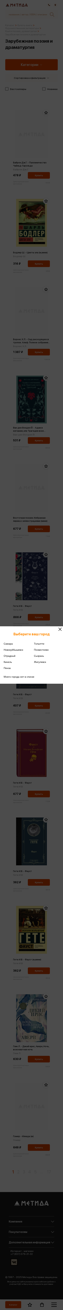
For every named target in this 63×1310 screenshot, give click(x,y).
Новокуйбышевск (13, 649)
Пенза (7, 668)
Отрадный (9, 655)
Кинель (8, 662)
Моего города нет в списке (19, 676)
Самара (8, 643)
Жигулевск (40, 662)
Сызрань (39, 655)
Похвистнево (41, 649)
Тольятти (39, 643)
